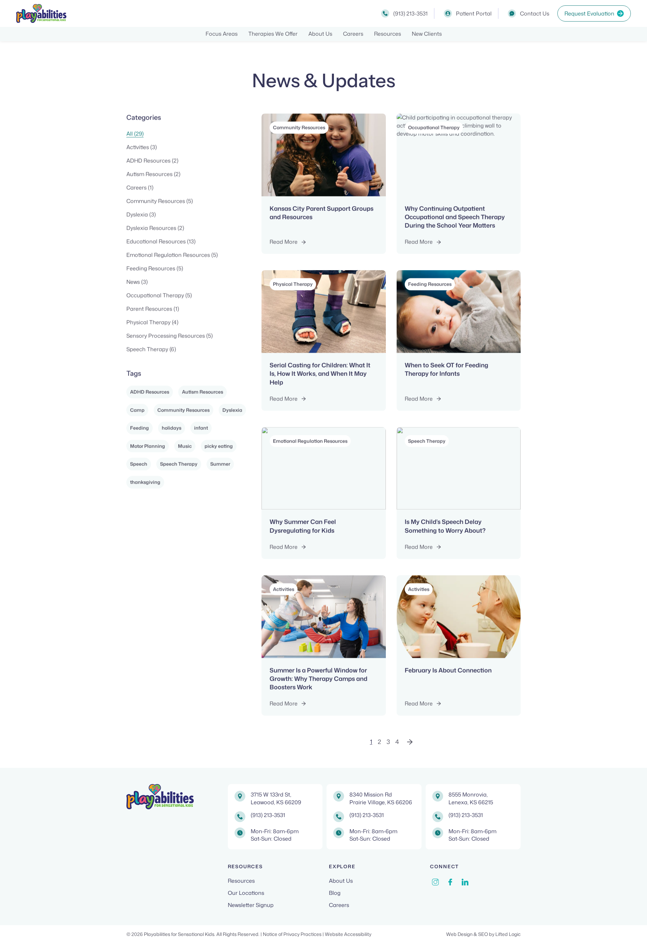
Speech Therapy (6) (151, 349)
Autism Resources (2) (153, 174)
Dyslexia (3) (141, 214)
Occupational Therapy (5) (159, 295)
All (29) (135, 133)
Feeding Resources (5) (154, 268)
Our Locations (246, 893)
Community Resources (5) (159, 201)
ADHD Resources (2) (152, 160)
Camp (137, 410)
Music (185, 446)
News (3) (137, 282)
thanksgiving (145, 482)
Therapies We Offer (273, 33)
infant (201, 428)
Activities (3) (141, 147)
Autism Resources (202, 392)
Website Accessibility (348, 934)
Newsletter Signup (251, 905)
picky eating (219, 446)
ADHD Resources (149, 392)
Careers (353, 33)
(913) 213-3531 (268, 815)
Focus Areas (222, 33)
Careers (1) (139, 187)
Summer (220, 464)
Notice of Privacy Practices (292, 934)
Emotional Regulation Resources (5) (172, 255)
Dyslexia (232, 410)
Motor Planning (147, 446)
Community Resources (183, 410)
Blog (334, 893)
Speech (138, 464)
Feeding (139, 428)
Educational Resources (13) (160, 241)
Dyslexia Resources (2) (155, 228)
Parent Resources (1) (152, 309)
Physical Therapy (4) (152, 322)
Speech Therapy (178, 464)
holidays (171, 428)
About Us (320, 33)
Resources (387, 33)
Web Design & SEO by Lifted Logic (483, 934)
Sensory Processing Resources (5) (169, 335)
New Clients (427, 33)
